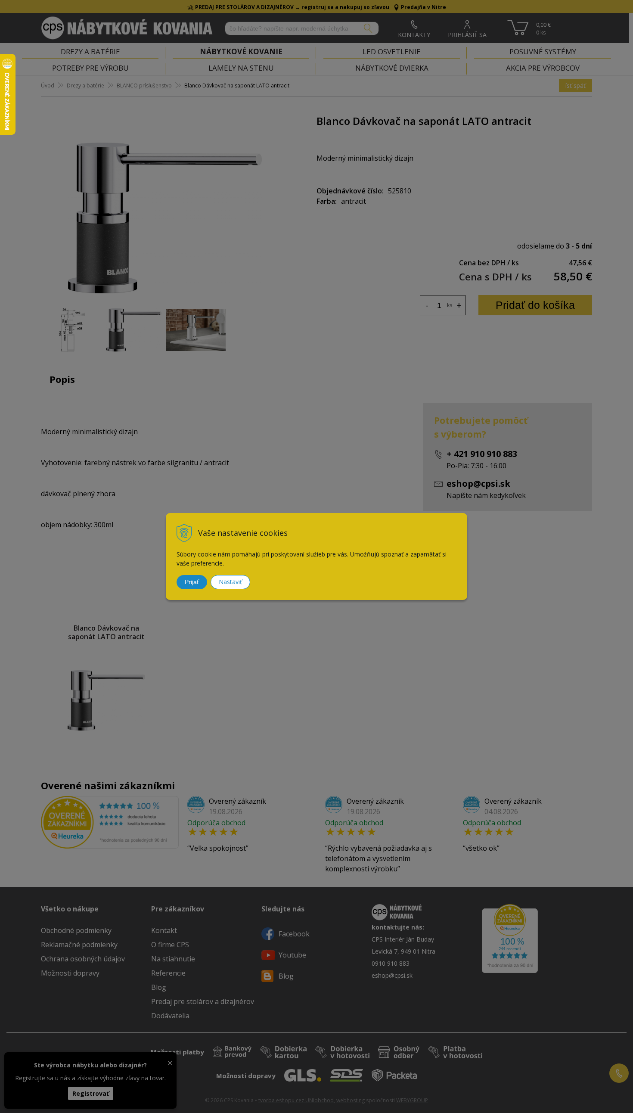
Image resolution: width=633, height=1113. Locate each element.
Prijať (192, 581)
